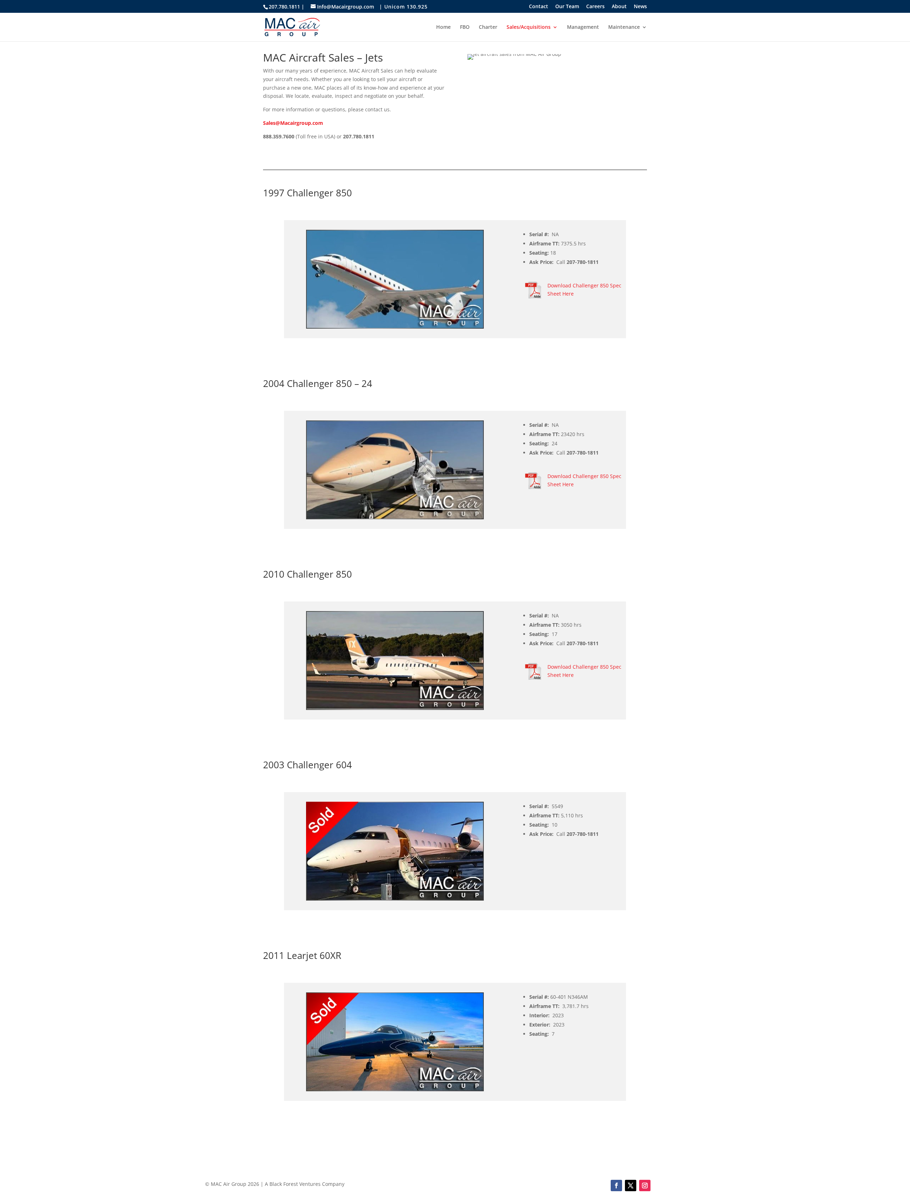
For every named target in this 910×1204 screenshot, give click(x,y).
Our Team (567, 7)
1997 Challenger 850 (307, 192)
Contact (538, 7)
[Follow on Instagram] (645, 1185)
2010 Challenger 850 (307, 574)
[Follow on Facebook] (616, 1185)
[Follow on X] (630, 1185)
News (640, 7)
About (619, 7)
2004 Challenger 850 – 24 (317, 383)
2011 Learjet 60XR (302, 955)
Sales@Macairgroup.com (293, 123)
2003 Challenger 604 (307, 764)
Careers (595, 7)
